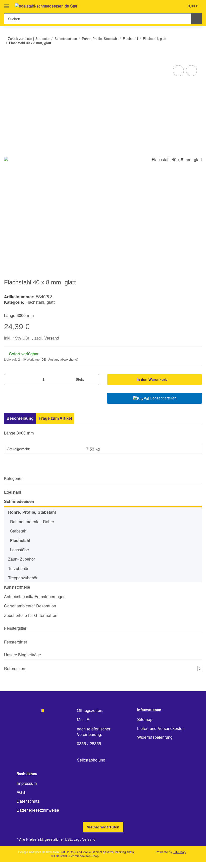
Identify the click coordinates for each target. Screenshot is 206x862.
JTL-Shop (179, 852)
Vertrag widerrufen (103, 826)
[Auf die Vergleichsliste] (178, 70)
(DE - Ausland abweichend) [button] (59, 359)
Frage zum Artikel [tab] (55, 418)
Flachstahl (20, 540)
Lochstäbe (19, 550)
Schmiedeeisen (19, 501)
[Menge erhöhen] (93, 379)
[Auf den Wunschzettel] (191, 70)
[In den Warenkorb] (8, 58)
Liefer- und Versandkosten (161, 728)
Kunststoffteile (17, 587)
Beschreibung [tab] (20, 418)
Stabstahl (18, 531)
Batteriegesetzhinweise (38, 810)
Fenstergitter (15, 642)
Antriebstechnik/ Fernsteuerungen (35, 596)
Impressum (27, 783)
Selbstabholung (91, 760)
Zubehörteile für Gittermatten (30, 615)
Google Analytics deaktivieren (38, 852)
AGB (21, 792)
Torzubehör (18, 568)
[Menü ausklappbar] (6, 4)
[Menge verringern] (9, 379)
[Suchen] (196, 18)
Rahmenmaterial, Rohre (32, 521)
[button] (160, 5)
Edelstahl (12, 492)
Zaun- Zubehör (21, 559)
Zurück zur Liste (20, 38)
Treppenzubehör (22, 577)
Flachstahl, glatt (40, 302)
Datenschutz (28, 801)
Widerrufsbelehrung (155, 737)
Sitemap (144, 719)
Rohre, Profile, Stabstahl (32, 512)
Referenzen (102, 668)
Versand (51, 338)
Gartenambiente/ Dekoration (30, 605)
